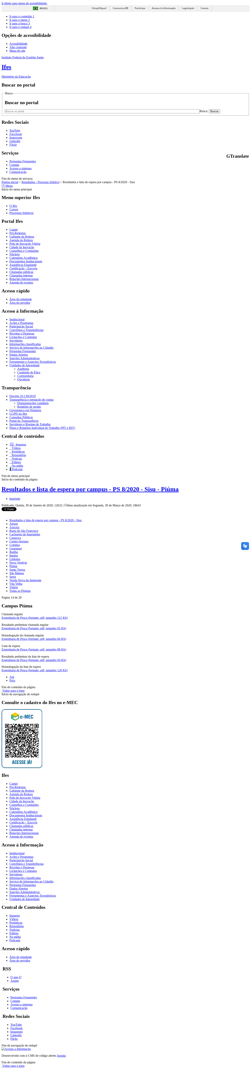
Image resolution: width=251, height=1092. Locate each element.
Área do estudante (20, 299)
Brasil (44, 8)
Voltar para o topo (13, 690)
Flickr (14, 1038)
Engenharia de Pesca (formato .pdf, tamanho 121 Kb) (35, 617)
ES (247, 164)
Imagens (20, 444)
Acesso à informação (164, 8)
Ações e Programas (21, 323)
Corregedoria (25, 376)
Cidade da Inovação (21, 247)
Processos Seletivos (21, 213)
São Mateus (16, 573)
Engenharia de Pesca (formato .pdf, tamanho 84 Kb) (34, 639)
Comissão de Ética (28, 372)
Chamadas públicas (21, 272)
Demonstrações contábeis (33, 403)
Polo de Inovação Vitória (24, 243)
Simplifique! (99, 8)
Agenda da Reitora (21, 240)
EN (233, 164)
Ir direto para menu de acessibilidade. (24, 3)
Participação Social (21, 326)
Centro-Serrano (18, 541)
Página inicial (10, 182)
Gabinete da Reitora (21, 236)
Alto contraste (18, 47)
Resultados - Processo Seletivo (40, 182)
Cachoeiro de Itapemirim (24, 534)
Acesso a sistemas (20, 168)
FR (238, 164)
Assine (14, 980)
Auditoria (23, 368)
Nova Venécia (18, 562)
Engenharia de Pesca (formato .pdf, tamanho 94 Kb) (34, 660)
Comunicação (17, 172)
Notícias (16, 458)
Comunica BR (120, 8)
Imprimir (14, 498)
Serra (12, 576)
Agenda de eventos (21, 282)
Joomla (61, 1055)
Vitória (13, 587)
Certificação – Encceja (23, 268)
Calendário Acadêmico (23, 257)
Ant (11, 677)
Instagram (16, 1031)
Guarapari (15, 548)
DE (243, 164)
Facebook (16, 1028)
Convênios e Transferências (26, 330)
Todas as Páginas (20, 590)
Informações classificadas (25, 344)
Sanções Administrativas (24, 358)
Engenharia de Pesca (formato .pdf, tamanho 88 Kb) (34, 649)
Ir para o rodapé (20, 27)
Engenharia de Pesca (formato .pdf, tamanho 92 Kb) (34, 628)
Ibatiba (13, 552)
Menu (9, 185)
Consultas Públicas (21, 417)
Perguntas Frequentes (22, 161)
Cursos (13, 209)
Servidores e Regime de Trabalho (30, 424)
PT (228, 164)
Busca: (204, 111)
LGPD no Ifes (18, 413)
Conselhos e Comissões (24, 250)
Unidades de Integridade (24, 365)
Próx (12, 680)
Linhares (14, 559)
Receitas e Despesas (21, 333)
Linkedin (16, 1035)
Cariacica (15, 538)
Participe (140, 8)
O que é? (16, 977)
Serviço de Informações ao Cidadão (31, 347)
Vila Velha (15, 583)
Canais (204, 8)
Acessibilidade (18, 43)
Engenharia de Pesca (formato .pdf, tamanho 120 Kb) (35, 670)
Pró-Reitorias (17, 233)
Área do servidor (19, 302)
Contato (14, 165)
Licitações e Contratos (23, 337)
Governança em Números (25, 410)
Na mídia (17, 465)
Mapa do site (17, 50)
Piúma (13, 566)
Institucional (17, 319)
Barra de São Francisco (23, 530)
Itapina (13, 555)
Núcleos (14, 254)
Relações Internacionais (24, 279)
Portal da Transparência (23, 420)
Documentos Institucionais (25, 261)
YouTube (16, 1024)
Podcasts (17, 469)
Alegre (13, 523)
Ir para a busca (19, 23)
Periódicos (18, 451)
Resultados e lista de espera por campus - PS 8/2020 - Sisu (45, 520)
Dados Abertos (18, 354)
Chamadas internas (21, 275)
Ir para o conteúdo (21, 16)
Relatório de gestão (29, 406)
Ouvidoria (23, 379)
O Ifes (13, 205)
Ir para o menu (19, 20)
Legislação (188, 8)
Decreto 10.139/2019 (22, 396)
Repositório (18, 455)
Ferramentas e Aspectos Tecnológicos (32, 361)
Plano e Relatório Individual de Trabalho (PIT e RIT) (42, 428)
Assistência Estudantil (22, 265)
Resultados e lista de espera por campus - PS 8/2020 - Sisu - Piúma (90, 489)
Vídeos (16, 448)
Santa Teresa (17, 569)
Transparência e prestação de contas (31, 399)
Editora (16, 462)
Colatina (14, 545)
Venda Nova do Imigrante (25, 580)
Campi (13, 229)
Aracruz (14, 527)
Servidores (16, 340)
